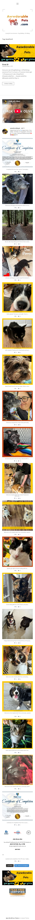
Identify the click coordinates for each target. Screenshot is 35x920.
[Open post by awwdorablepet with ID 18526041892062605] (17, 552)
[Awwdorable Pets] (17, 31)
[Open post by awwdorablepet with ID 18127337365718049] (17, 189)
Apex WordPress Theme (12, 918)
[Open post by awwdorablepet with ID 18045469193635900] (17, 696)
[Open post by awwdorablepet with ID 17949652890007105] (17, 734)
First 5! (17, 52)
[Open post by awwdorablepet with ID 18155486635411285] (17, 153)
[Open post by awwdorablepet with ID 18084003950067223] (17, 297)
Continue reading (9, 84)
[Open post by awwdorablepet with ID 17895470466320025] (17, 442)
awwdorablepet (17, 139)
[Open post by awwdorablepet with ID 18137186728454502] (17, 370)
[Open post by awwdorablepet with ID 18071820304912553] (17, 515)
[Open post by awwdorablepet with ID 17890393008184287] (17, 770)
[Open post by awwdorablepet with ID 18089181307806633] (17, 660)
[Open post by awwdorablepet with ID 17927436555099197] (17, 624)
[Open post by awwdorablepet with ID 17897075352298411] (17, 478)
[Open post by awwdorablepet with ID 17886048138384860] (17, 333)
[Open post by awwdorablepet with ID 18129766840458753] (17, 588)
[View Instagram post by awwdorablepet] (31, 166)
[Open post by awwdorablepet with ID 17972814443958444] (17, 261)
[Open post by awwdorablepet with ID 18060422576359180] (17, 842)
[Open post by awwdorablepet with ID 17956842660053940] (17, 225)
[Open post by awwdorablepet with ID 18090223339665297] (17, 806)
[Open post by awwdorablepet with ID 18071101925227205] (17, 406)
